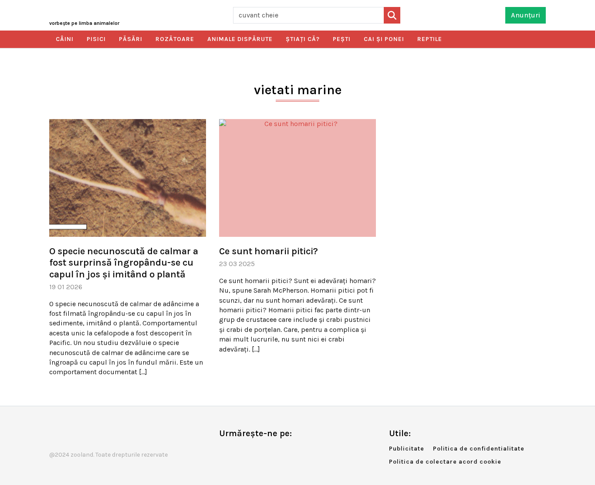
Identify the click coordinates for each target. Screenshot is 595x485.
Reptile (429, 39)
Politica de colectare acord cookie (445, 461)
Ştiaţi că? (303, 39)
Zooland (84, 23)
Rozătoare (175, 39)
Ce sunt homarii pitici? (268, 251)
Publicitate (406, 448)
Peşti (342, 39)
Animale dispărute (240, 39)
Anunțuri (525, 15)
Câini (65, 39)
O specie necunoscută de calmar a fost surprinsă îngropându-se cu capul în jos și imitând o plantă (123, 263)
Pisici (96, 39)
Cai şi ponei (384, 39)
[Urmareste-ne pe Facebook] (225, 451)
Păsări (130, 39)
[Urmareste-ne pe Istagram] (254, 451)
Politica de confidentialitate (478, 448)
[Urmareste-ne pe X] (240, 451)
